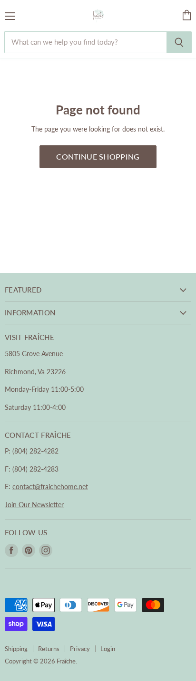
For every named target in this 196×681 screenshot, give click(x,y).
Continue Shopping (97, 156)
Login (107, 649)
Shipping (16, 649)
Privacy (80, 649)
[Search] (179, 42)
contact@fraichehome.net (50, 486)
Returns (48, 649)
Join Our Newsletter (34, 505)
